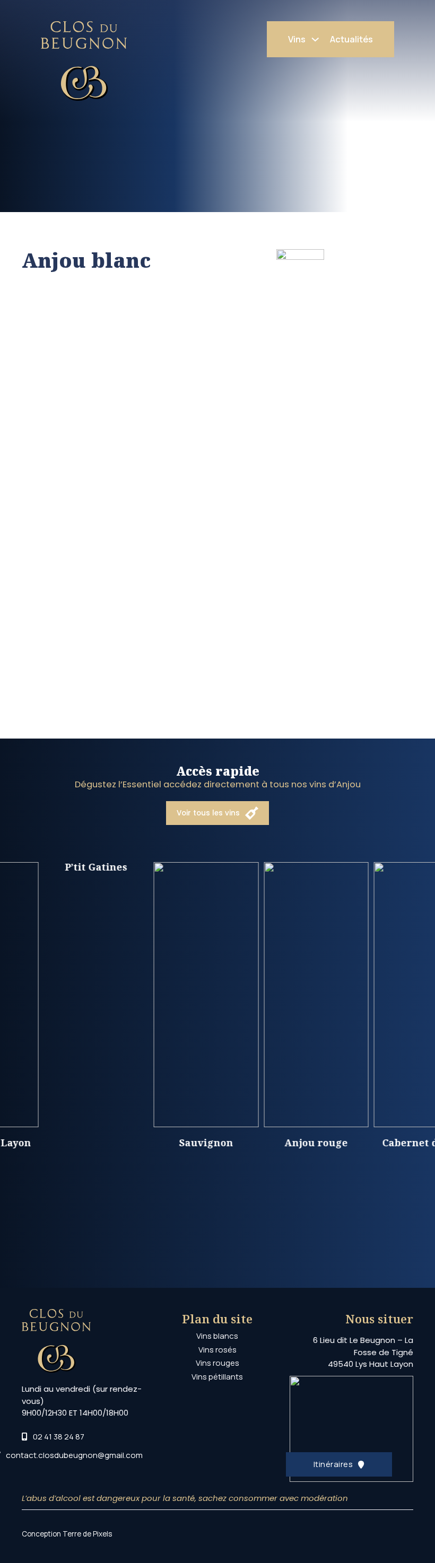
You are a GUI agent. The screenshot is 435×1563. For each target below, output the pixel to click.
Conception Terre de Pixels (67, 1534)
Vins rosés (217, 1349)
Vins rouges (217, 1362)
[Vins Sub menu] (315, 39)
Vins (297, 39)
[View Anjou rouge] (277, 993)
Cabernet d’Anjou (387, 1142)
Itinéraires (333, 1464)
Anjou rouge (277, 1142)
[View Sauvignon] (167, 993)
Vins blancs (217, 1335)
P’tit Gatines (58, 866)
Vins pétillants (217, 1376)
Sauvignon (168, 1142)
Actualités (351, 39)
